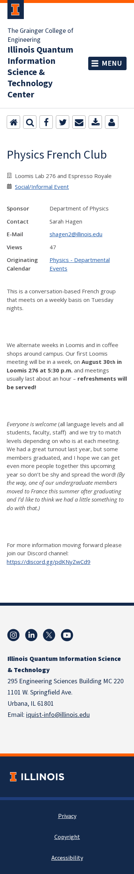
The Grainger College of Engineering (40, 35)
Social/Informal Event (42, 186)
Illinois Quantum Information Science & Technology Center (40, 72)
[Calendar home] (13, 122)
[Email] (79, 122)
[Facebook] (46, 122)
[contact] (111, 122)
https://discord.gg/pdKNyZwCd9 (48, 561)
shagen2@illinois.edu (76, 234)
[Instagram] (13, 635)
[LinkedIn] (31, 635)
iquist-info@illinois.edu (58, 715)
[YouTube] (67, 635)
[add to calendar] (95, 122)
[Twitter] (62, 122)
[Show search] (29, 122)
